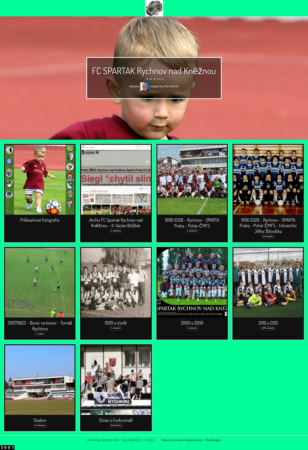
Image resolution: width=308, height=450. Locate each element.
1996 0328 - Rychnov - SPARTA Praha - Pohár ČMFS (192, 223)
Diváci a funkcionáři (116, 420)
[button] (7, 443)
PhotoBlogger (213, 440)
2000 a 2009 (192, 323)
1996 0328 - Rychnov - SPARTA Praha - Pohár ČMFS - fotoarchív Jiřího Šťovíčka (268, 225)
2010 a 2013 (268, 323)
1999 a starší (116, 323)
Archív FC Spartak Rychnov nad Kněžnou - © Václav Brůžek (116, 223)
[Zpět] (154, 8)
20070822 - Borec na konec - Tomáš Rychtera (40, 325)
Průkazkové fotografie (39, 220)
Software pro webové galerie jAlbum (182, 440)
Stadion (39, 420)
